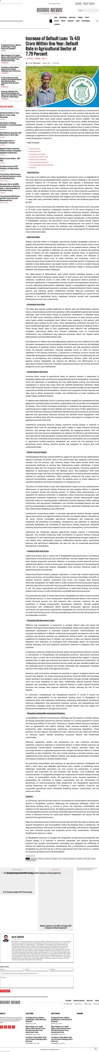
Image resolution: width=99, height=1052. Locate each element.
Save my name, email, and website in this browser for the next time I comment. (19, 973)
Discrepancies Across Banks (37, 154)
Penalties (79, 858)
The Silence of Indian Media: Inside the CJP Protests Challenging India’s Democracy (10, 69)
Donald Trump (4, 180)
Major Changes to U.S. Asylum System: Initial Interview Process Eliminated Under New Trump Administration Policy (11, 58)
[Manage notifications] (95, 1049)
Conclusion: (33, 167)
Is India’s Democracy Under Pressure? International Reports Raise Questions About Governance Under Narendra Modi (11, 81)
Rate (85, 858)
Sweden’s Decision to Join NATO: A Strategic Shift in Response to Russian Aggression (55, 927)
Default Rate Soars (35, 149)
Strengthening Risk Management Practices (41, 165)
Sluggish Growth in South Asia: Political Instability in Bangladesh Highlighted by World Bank (10, 150)
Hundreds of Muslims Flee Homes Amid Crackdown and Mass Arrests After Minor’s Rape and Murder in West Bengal (11, 94)
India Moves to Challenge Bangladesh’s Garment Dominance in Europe (11, 125)
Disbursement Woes (35, 151)
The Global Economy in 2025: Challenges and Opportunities (9, 167)
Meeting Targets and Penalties (38, 159)
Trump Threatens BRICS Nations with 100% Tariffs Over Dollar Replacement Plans (10, 198)
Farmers (54, 858)
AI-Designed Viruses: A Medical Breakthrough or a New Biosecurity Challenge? (11, 46)
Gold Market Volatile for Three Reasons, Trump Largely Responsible (9, 115)
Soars (93, 858)
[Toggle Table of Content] (28, 147)
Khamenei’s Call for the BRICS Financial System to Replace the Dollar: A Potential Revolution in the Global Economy (10, 187)
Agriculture (34, 858)
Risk (89, 858)
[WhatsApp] (94, 62)
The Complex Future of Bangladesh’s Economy (7, 142)
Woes (33, 860)
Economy (2, 119)
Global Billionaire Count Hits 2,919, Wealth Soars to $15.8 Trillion (11, 134)
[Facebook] (84, 62)
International (5, 62)
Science (3, 50)
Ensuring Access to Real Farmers (39, 157)
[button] (97, 21)
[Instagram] (5, 1027)
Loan (43, 58)
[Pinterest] (90, 62)
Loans (64, 858)
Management (71, 858)
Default (41, 858)
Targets (28, 860)
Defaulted (30, 58)
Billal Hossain (36, 63)
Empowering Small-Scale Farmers (39, 162)
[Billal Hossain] (27, 63)
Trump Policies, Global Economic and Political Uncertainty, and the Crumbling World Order (10, 176)
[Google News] (13, 1027)
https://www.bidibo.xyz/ (17, 939)
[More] (97, 62)
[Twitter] (87, 62)
